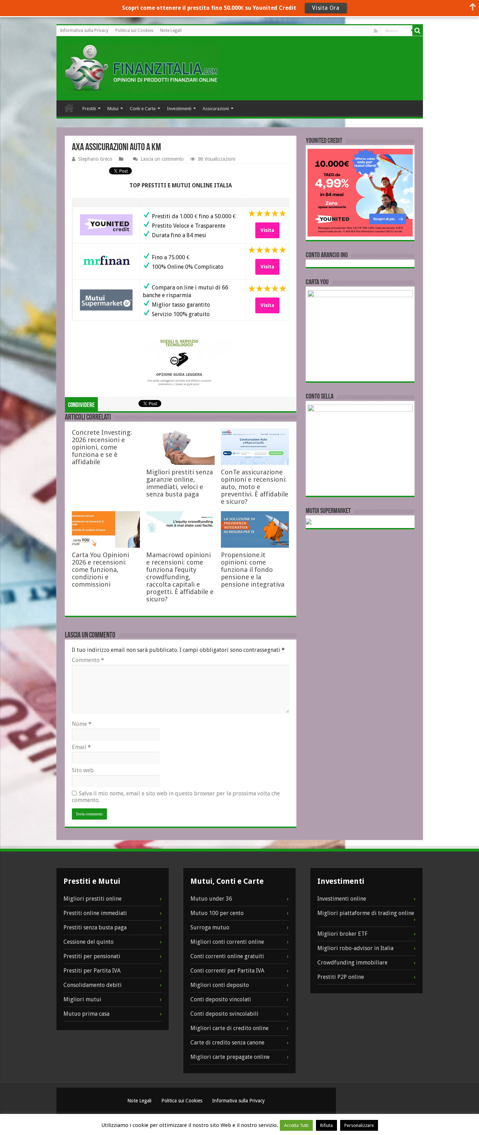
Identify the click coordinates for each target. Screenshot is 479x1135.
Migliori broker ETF (342, 933)
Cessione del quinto (88, 942)
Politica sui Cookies (134, 30)
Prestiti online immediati (95, 913)
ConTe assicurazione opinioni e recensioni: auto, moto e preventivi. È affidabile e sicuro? (254, 486)
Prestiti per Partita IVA (92, 970)
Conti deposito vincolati (220, 999)
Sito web (83, 770)
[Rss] (375, 31)
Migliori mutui (82, 999)
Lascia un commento (162, 159)
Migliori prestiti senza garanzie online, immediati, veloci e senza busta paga (179, 483)
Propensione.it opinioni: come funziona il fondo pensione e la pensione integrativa (252, 569)
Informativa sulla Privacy (84, 30)
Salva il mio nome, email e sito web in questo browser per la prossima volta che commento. (176, 796)
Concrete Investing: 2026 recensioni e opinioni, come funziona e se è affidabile (102, 447)
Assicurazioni (216, 108)
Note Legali (171, 30)
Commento (88, 660)
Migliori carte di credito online (229, 1028)
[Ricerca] (417, 30)
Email (81, 747)
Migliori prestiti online (92, 898)
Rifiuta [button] (326, 1125)
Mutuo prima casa (86, 1013)
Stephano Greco (95, 159)
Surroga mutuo (209, 927)
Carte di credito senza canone (227, 1042)
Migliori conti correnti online (227, 942)
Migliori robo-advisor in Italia (355, 948)
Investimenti (179, 108)
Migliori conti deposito (219, 985)
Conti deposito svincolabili (224, 1013)
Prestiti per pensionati (91, 956)
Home (69, 107)
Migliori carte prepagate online (230, 1057)
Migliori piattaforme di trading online (365, 913)
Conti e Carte (143, 108)
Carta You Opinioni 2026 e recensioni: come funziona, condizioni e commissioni (100, 569)
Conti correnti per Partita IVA (227, 970)
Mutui (113, 108)
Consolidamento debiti (92, 985)
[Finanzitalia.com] (141, 68)
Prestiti (89, 108)
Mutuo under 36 (211, 898)
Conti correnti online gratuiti (227, 956)
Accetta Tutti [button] (296, 1125)
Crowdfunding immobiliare (352, 962)
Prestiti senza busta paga (95, 927)
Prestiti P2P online (340, 977)
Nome (82, 724)
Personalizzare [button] (359, 1125)
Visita (267, 230)
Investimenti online (341, 898)
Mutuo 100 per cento (217, 913)
